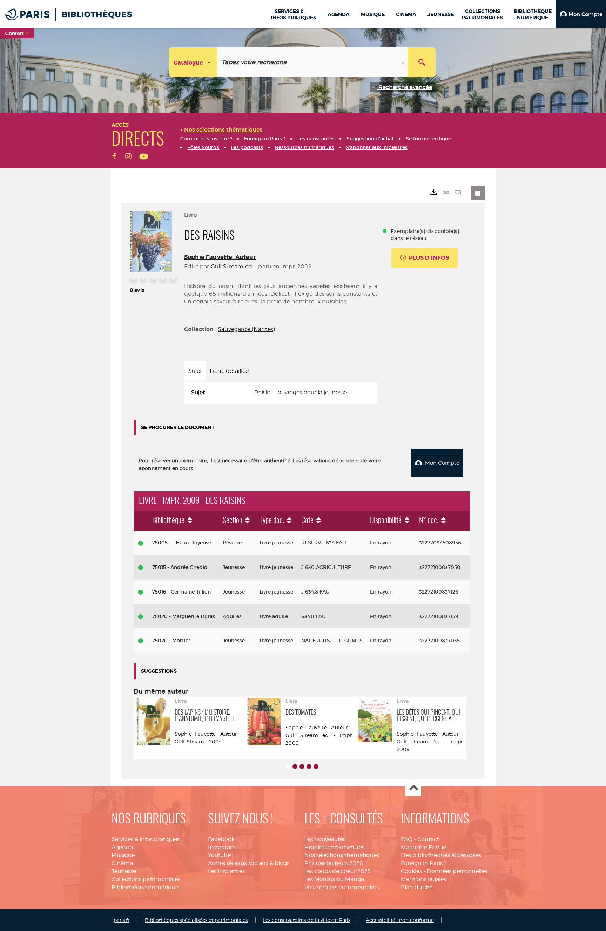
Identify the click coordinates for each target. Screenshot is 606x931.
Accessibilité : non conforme (400, 920)
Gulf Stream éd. (232, 266)
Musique (123, 855)
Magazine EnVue (423, 847)
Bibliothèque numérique (145, 887)
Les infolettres (226, 871)
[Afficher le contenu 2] (294, 766)
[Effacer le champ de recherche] (403, 62)
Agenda (122, 847)
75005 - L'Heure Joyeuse (181, 543)
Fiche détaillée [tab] (229, 371)
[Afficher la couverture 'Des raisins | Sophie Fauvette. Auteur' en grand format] (151, 240)
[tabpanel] (280, 393)
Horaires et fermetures (334, 847)
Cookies (411, 871)
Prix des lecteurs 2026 (333, 863)
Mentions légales (423, 879)
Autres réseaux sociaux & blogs (248, 863)
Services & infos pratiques (146, 839)
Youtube (219, 855)
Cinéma (122, 863)
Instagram (222, 847)
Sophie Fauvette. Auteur (220, 257)
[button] (581, 14)
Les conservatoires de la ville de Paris (306, 920)
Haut (413, 788)
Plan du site (416, 887)
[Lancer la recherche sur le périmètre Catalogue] (422, 62)
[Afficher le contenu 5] (316, 766)
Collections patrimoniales (146, 879)
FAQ (406, 839)
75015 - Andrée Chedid (180, 567)
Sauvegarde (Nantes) (246, 329)
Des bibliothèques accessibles (441, 855)
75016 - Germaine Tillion (181, 592)
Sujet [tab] (195, 371)
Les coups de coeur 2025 (337, 871)
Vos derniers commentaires (341, 887)
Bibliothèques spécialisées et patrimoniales (196, 920)
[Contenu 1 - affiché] (287, 766)
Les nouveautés (324, 839)
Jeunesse (124, 871)
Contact (428, 839)
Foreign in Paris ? (423, 863)
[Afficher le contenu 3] (301, 766)
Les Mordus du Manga (334, 879)
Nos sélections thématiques (341, 855)
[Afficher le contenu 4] (309, 766)
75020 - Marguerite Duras (183, 616)
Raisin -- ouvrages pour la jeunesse (300, 392)
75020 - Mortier (171, 640)
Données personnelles (457, 871)
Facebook (221, 839)
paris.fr (121, 920)
